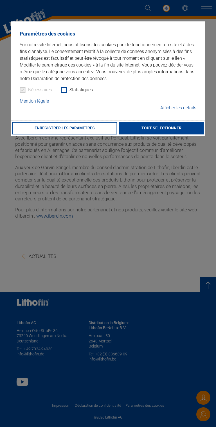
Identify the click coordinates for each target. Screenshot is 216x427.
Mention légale (34, 101)
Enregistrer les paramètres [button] (65, 128)
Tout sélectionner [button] (161, 128)
